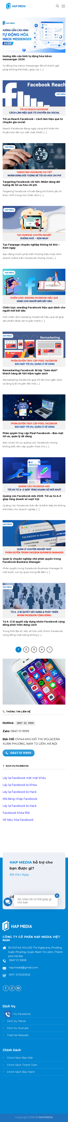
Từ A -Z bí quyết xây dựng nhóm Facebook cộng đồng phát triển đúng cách (34, 623)
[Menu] (63, 6)
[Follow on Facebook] (6, 988)
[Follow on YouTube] (18, 988)
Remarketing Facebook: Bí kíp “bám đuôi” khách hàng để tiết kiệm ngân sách (30, 372)
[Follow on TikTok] (12, 988)
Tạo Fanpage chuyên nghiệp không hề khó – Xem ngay (31, 246)
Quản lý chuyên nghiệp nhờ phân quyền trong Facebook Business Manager (32, 560)
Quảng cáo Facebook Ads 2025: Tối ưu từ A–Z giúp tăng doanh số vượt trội (32, 498)
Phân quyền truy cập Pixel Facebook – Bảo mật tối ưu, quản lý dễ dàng (33, 435)
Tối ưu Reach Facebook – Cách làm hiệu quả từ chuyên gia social (33, 121)
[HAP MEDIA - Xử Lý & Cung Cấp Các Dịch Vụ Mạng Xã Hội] (16, 6)
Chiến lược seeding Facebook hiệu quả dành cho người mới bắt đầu (34, 309)
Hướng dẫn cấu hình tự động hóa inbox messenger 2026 (27, 58)
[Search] (57, 6)
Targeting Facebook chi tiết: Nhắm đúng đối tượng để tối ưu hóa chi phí (31, 183)
